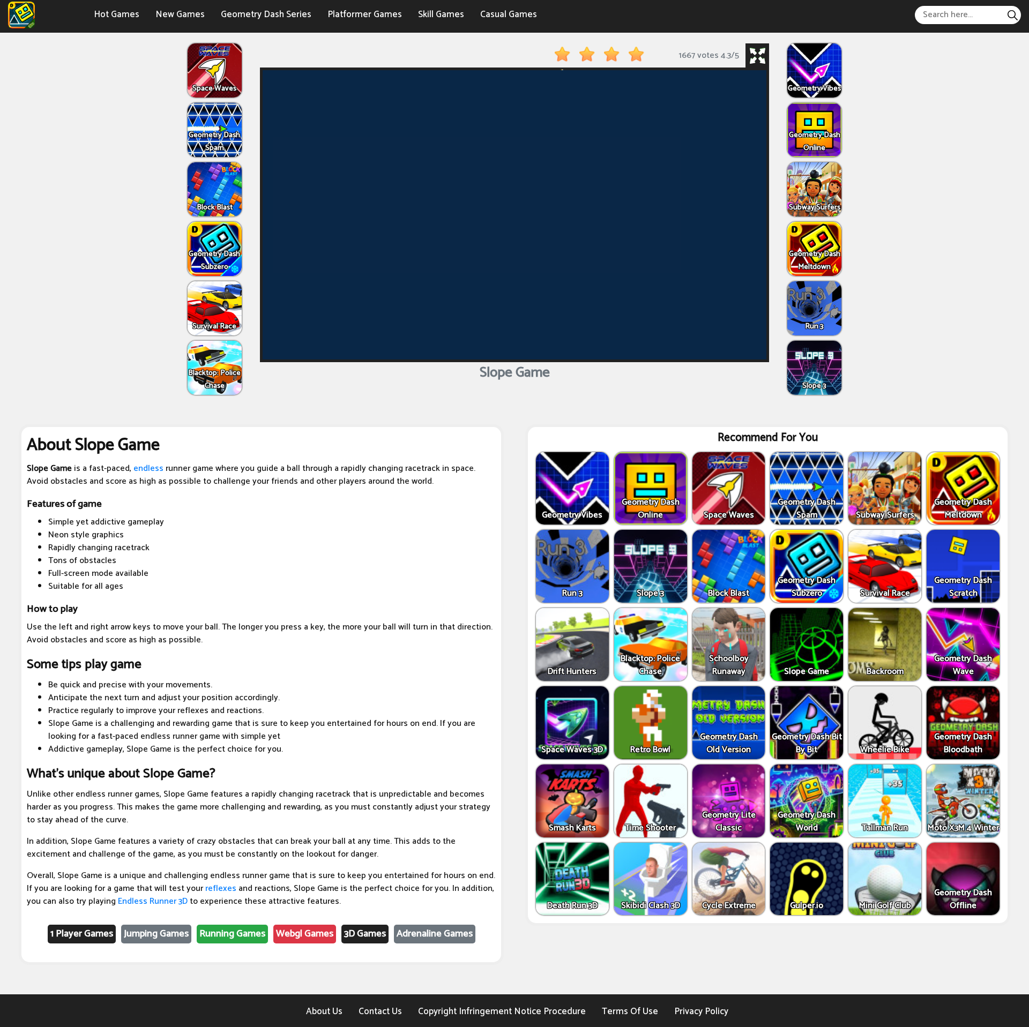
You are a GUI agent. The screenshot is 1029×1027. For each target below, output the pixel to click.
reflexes (220, 888)
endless (148, 468)
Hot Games (116, 14)
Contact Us (380, 1011)
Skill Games (441, 14)
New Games (180, 14)
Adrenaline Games (435, 934)
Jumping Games (156, 934)
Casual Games (508, 14)
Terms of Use (630, 1011)
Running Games (232, 934)
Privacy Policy (701, 1011)
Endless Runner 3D (153, 901)
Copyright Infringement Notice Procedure (502, 1011)
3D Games (365, 934)
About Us (324, 1011)
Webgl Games (304, 934)
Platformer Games (364, 14)
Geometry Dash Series (266, 14)
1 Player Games (81, 934)
